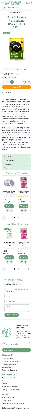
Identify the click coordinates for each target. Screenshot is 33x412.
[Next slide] (29, 218)
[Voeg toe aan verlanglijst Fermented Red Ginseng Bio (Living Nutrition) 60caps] (7, 262)
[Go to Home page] (13, 3)
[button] (16, 47)
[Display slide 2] (18, 218)
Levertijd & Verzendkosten (10, 361)
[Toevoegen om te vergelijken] (29, 82)
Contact (4, 384)
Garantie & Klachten (8, 367)
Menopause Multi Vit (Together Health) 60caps (23, 192)
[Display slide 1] (14, 218)
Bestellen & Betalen (8, 358)
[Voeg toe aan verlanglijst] (24, 82)
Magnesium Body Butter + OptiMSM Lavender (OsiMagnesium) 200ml (9, 192)
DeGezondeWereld (8, 408)
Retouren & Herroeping (9, 370)
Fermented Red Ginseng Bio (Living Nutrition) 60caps (9, 244)
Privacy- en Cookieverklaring (11, 390)
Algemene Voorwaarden (10, 387)
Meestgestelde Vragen (9, 364)
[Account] (27, 3)
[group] (14, 70)
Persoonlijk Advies (8, 397)
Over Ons (5, 381)
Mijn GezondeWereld (8, 378)
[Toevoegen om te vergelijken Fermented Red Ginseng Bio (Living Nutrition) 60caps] (11, 262)
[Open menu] (2, 3)
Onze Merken (6, 400)
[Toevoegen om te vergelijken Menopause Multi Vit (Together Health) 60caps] (25, 210)
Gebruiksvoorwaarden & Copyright (13, 403)
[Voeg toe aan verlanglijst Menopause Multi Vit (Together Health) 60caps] (22, 210)
